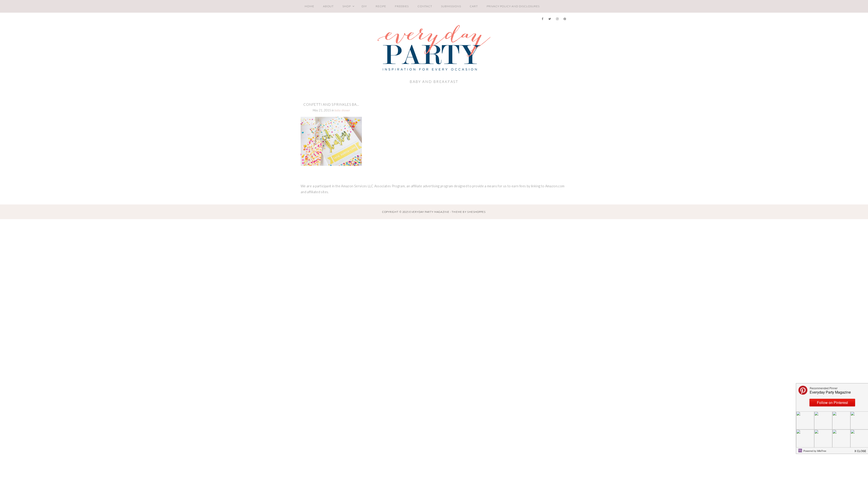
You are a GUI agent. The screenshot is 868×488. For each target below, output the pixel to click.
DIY (364, 6)
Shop (346, 6)
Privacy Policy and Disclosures (513, 6)
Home (309, 6)
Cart (474, 6)
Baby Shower (342, 110)
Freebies (401, 6)
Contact (424, 6)
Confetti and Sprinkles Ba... (331, 104)
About (328, 6)
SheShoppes (476, 211)
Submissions (451, 6)
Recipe (381, 6)
